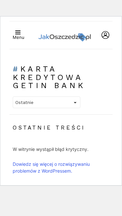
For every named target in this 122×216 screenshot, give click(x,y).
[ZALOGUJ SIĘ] (105, 34)
